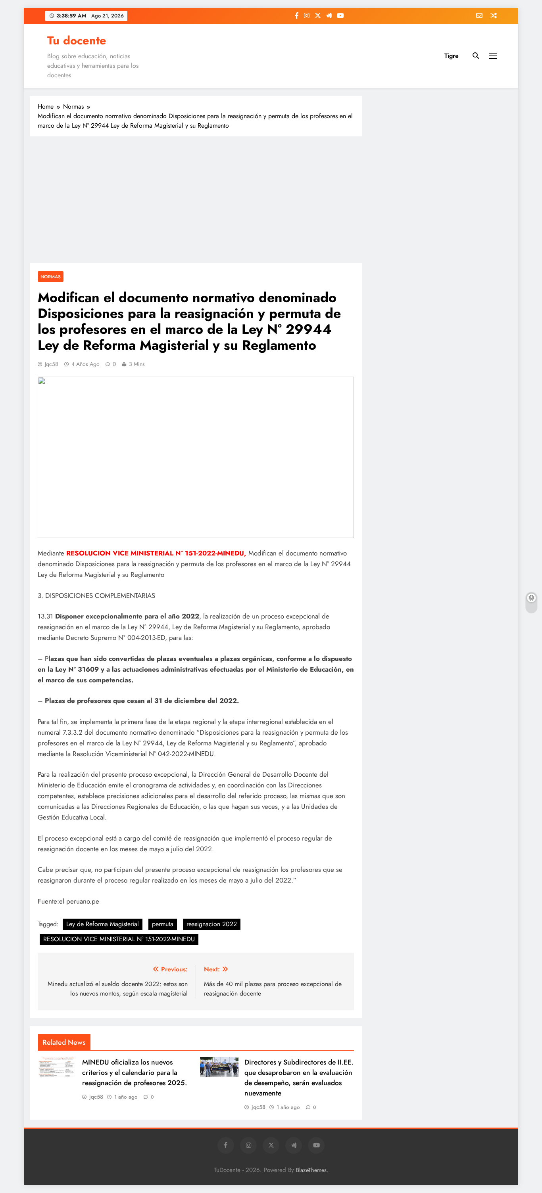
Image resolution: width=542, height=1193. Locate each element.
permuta (162, 924)
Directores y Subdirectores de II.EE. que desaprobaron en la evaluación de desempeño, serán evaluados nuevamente (299, 1077)
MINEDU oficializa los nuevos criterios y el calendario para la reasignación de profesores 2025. (134, 1072)
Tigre (451, 55)
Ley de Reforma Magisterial (102, 924)
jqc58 (51, 364)
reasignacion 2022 (211, 924)
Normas (50, 276)
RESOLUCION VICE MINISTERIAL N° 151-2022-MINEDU (119, 939)
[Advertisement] (196, 199)
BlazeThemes (311, 1170)
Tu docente (76, 40)
